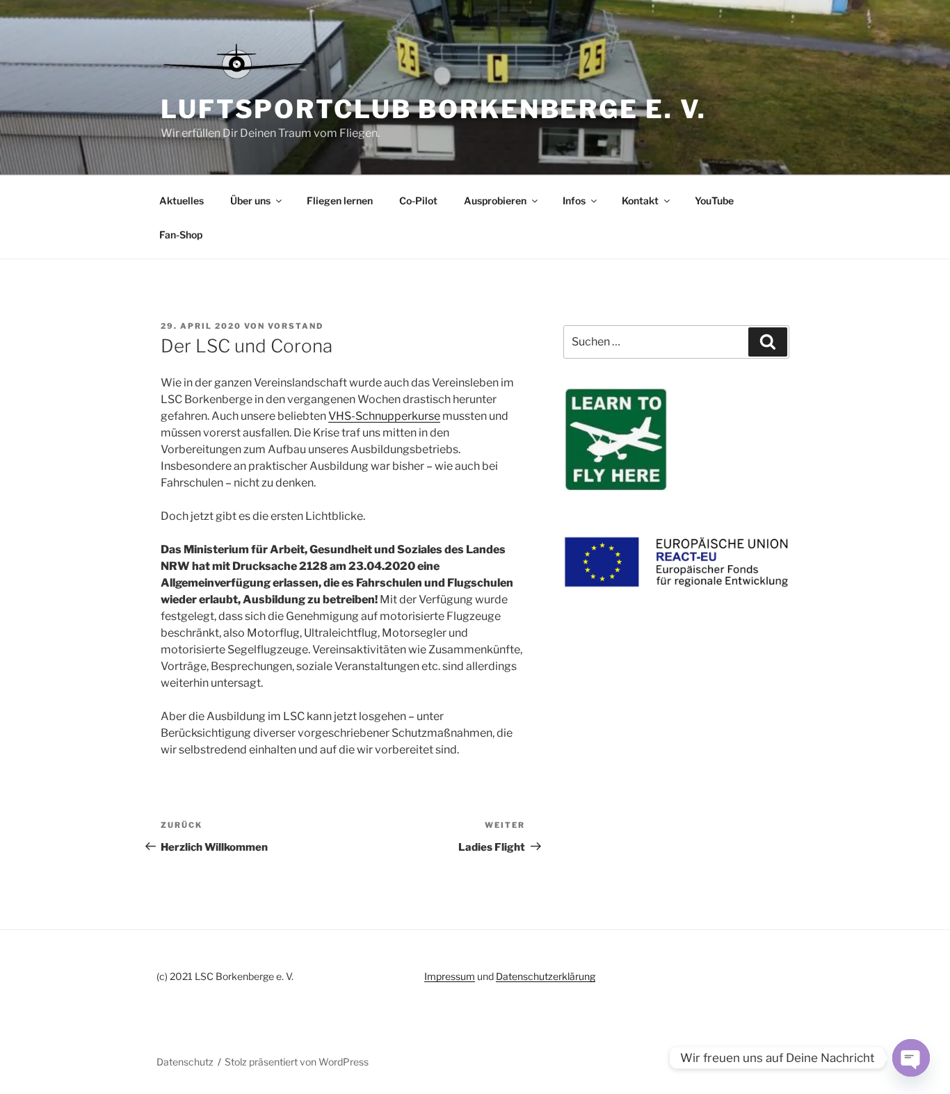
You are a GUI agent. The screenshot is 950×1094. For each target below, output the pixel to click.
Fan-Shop (180, 234)
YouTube (714, 200)
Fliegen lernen (340, 200)
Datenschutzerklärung (545, 976)
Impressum (449, 976)
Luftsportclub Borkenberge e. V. (434, 109)
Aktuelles (181, 200)
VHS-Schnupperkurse (384, 416)
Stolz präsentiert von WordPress (297, 1062)
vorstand (295, 326)
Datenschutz (185, 1062)
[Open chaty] (911, 1058)
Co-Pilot (418, 200)
